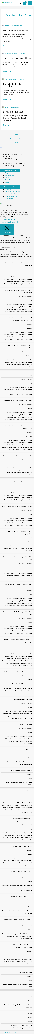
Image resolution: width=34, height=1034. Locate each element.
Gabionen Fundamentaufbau (15, 30)
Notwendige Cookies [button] (7, 245)
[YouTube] (20, 3)
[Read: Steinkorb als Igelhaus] (10, 107)
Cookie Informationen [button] (9, 219)
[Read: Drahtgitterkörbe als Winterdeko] (13, 79)
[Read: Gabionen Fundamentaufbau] (12, 25)
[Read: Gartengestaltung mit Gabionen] (13, 54)
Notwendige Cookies (9, 247)
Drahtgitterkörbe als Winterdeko (11, 85)
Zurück (15, 134)
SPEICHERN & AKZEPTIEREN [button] (10, 1033)
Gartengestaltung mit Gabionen (17, 58)
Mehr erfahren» (7, 46)
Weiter (18, 142)
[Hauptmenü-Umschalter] (30, 3)
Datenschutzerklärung (7, 222)
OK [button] (17, 222)
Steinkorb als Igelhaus (12, 112)
